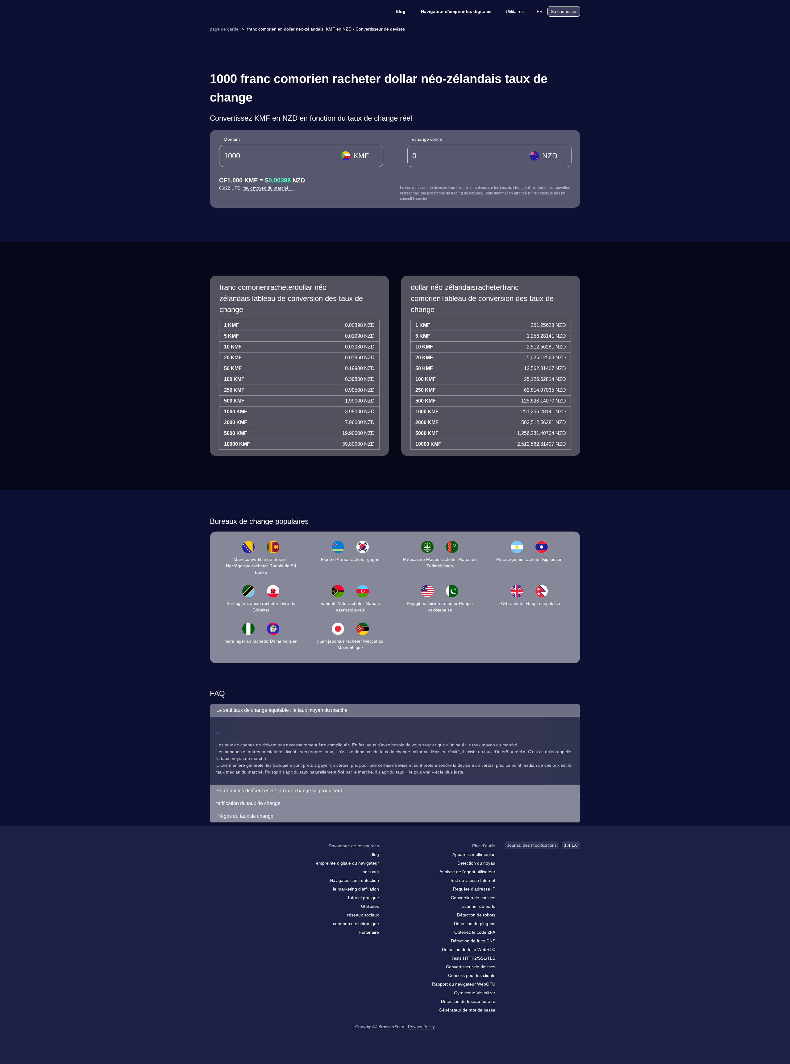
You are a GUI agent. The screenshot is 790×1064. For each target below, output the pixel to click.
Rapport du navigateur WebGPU (463, 984)
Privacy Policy (421, 1026)
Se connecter (564, 11)
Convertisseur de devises (470, 966)
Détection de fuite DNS (473, 940)
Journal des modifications (532, 845)
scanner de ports (478, 906)
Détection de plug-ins (474, 923)
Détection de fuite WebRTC (468, 949)
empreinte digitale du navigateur (347, 863)
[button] (395, 710)
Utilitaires (515, 11)
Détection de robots (476, 914)
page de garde (224, 29)
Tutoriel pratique (363, 897)
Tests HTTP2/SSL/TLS (473, 958)
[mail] (217, 857)
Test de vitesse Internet (472, 880)
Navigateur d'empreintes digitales (456, 11)
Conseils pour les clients (471, 975)
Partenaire (369, 932)
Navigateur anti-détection (354, 880)
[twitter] (242, 858)
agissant (371, 871)
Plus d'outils (483, 845)
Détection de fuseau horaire (468, 1001)
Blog (400, 11)
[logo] (241, 11)
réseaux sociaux (363, 914)
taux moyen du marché (266, 188)
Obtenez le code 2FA (474, 932)
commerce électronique (356, 923)
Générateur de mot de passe (467, 1010)
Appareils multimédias (473, 854)
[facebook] (230, 858)
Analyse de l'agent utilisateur (467, 871)
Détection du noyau (476, 863)
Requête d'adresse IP (474, 889)
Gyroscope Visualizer (474, 992)
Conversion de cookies (473, 897)
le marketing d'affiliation (356, 889)
